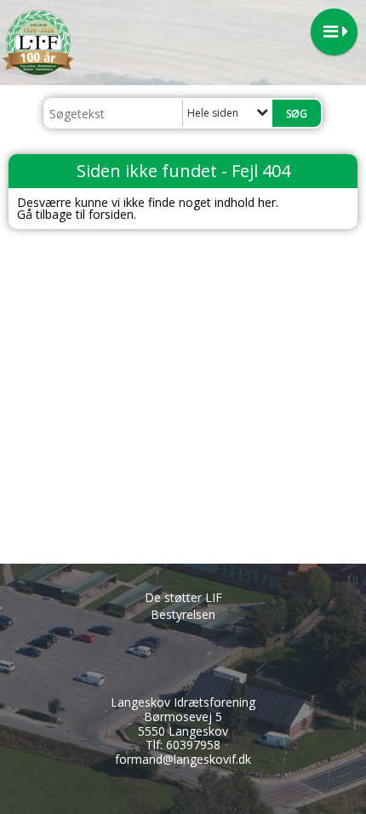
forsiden (111, 214)
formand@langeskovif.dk (183, 759)
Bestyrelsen (183, 614)
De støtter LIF (183, 597)
